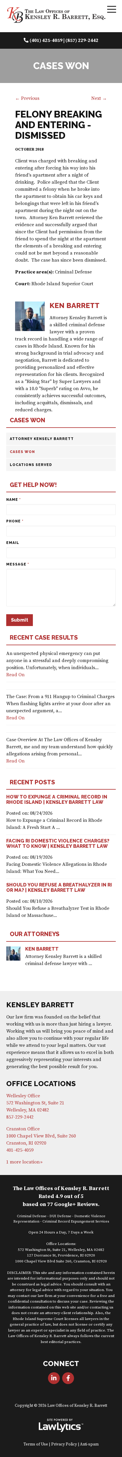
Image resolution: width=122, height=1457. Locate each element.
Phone (14, 521)
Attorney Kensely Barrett (42, 439)
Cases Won (27, 420)
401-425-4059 (19, 1150)
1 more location (23, 1162)
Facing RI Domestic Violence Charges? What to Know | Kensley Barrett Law (57, 843)
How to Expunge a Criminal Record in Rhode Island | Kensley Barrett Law (56, 799)
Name (13, 500)
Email (12, 543)
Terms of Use (35, 1444)
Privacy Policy (64, 1444)
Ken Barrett (42, 949)
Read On (15, 675)
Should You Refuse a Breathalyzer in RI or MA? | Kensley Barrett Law (59, 887)
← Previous (27, 98)
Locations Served (31, 465)
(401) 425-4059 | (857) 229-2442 (64, 40)
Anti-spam (89, 1444)
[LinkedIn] (54, 1378)
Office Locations (41, 1083)
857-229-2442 (19, 1117)
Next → (99, 98)
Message (17, 564)
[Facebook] (68, 1378)
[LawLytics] (61, 1425)
